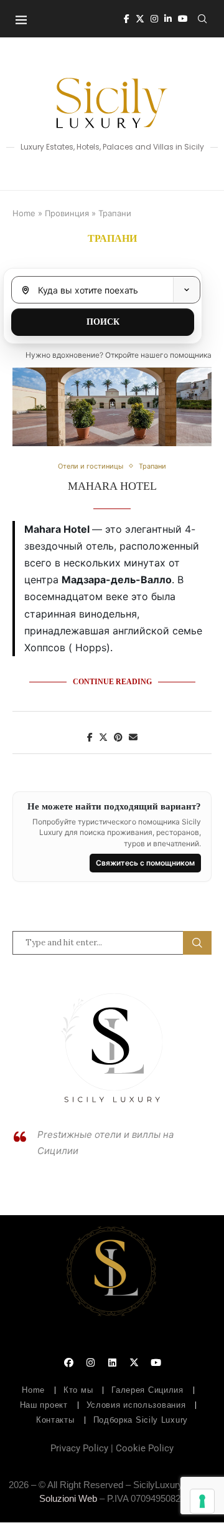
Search (197, 943)
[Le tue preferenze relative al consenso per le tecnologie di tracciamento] (202, 1501)
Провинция (67, 213)
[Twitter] (140, 19)
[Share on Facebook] (90, 736)
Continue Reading (112, 681)
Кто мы (78, 1390)
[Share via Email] (133, 736)
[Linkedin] (168, 19)
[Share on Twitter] (103, 736)
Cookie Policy (145, 1448)
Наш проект (44, 1405)
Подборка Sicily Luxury (140, 1420)
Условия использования (136, 1405)
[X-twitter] (133, 1362)
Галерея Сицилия (147, 1390)
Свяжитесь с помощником (145, 862)
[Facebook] (126, 19)
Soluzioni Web (68, 1498)
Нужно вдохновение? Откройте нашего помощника (119, 355)
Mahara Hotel (112, 486)
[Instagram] (154, 19)
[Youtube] (183, 19)
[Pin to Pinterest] (118, 736)
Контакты (55, 1420)
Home (23, 213)
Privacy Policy (79, 1448)
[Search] (202, 19)
